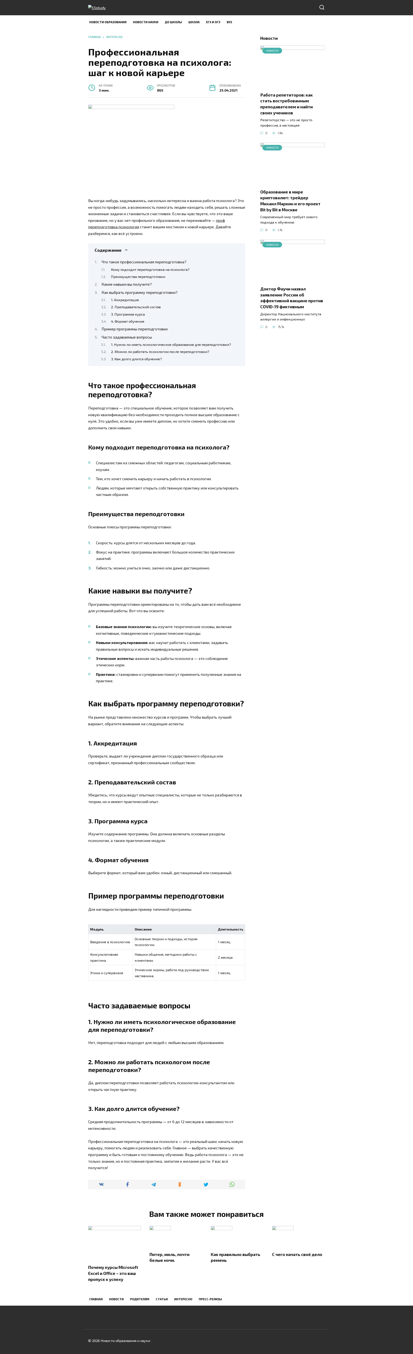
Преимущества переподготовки (138, 276)
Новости (116, 1299)
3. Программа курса (128, 314)
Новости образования (107, 22)
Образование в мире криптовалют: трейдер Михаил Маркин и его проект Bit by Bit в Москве (290, 200)
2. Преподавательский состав (136, 307)
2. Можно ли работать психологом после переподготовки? (160, 351)
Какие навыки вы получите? (127, 284)
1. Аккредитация (125, 299)
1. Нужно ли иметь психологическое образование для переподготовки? (171, 344)
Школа (194, 22)
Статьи (162, 1299)
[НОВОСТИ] (292, 85)
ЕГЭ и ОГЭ (213, 22)
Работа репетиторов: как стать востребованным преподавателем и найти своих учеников (286, 103)
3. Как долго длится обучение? (136, 359)
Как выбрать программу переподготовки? (139, 292)
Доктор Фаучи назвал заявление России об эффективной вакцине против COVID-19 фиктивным (291, 297)
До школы (173, 22)
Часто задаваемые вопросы (127, 337)
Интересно (183, 1299)
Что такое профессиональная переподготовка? (144, 261)
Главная (96, 1299)
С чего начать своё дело (297, 1254)
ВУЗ (229, 22)
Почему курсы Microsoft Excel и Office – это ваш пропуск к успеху (113, 1273)
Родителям (139, 1299)
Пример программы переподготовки (135, 329)
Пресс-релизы (210, 1299)
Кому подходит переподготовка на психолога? (150, 269)
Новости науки (145, 22)
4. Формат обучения (127, 321)
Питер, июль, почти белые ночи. (169, 1257)
